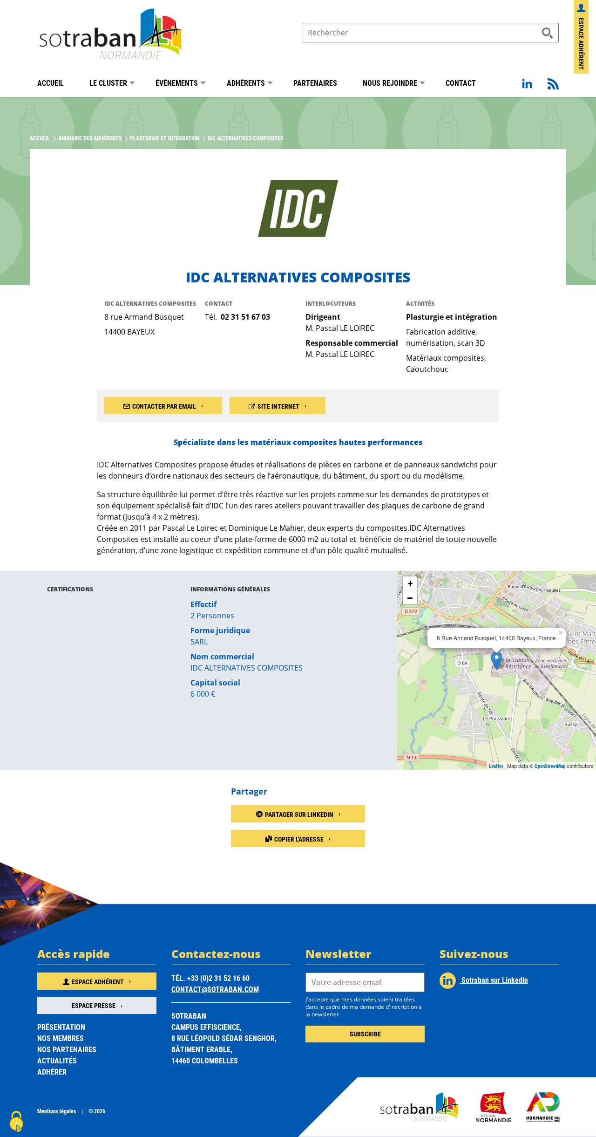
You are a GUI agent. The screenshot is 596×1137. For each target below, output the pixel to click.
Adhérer (52, 1071)
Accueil (50, 83)
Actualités (57, 1060)
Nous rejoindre (390, 83)
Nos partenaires (66, 1049)
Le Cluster (108, 83)
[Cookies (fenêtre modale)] (16, 1121)
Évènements (177, 83)
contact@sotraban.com (215, 989)
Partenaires (315, 83)
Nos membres (60, 1038)
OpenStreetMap (550, 765)
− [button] (409, 597)
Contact (461, 83)
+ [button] (410, 583)
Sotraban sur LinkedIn (494, 980)
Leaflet (496, 765)
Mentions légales (56, 1111)
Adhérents (246, 83)
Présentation (61, 1027)
